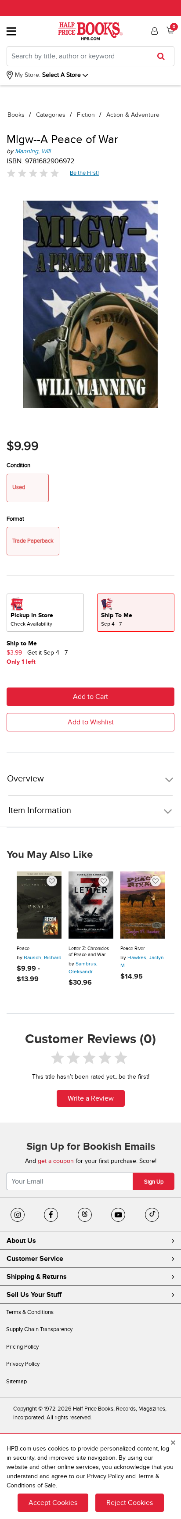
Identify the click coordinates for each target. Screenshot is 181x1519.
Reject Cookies (129, 1502)
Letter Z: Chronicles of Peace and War (89, 951)
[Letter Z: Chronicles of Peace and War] (91, 905)
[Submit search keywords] (163, 56)
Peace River (132, 948)
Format (15, 518)
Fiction (86, 115)
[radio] (45, 613)
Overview (25, 779)
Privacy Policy (23, 1364)
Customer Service (35, 1258)
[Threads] (85, 1215)
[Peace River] (142, 905)
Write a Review (91, 1098)
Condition (18, 465)
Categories (50, 115)
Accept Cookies (53, 1502)
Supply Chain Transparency (39, 1329)
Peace (23, 948)
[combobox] (90, 56)
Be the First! (84, 172)
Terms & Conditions (30, 1312)
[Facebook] (51, 1215)
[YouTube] (118, 1215)
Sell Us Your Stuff (34, 1294)
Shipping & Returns (37, 1276)
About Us (21, 1240)
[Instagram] (18, 1215)
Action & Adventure (132, 115)
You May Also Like (50, 855)
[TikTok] (152, 1215)
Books (16, 115)
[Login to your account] (153, 31)
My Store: (26, 75)
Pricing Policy (22, 1346)
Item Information (39, 810)
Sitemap (16, 1381)
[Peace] (39, 905)
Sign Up (153, 1181)
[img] (33, 173)
